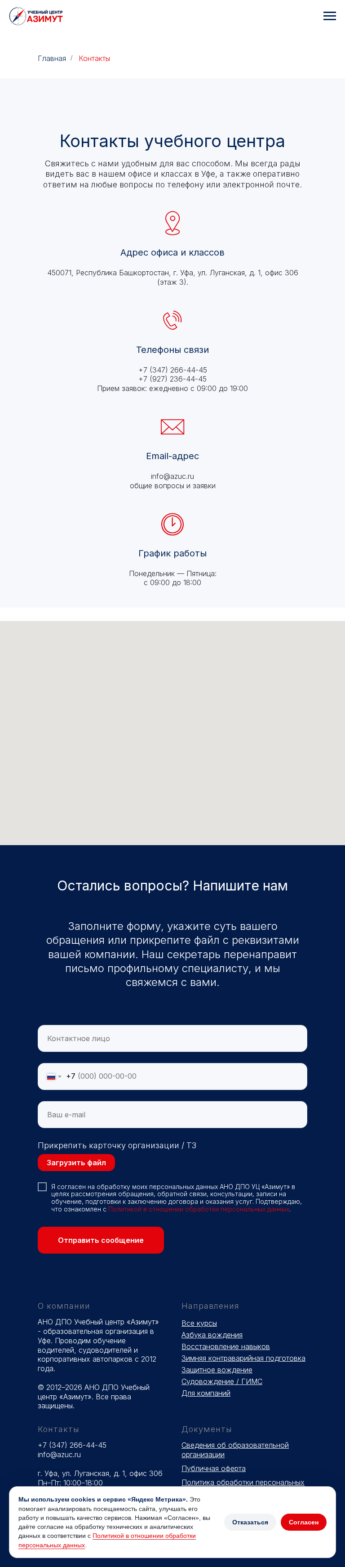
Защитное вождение (216, 1369)
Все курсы (199, 1323)
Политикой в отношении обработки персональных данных (198, 1209)
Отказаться (250, 1522)
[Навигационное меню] (329, 16)
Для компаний (205, 1393)
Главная (52, 58)
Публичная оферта (213, 1468)
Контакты (94, 58)
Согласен (303, 1522)
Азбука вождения (212, 1334)
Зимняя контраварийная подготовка (243, 1358)
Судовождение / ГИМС (221, 1381)
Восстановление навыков (225, 1346)
